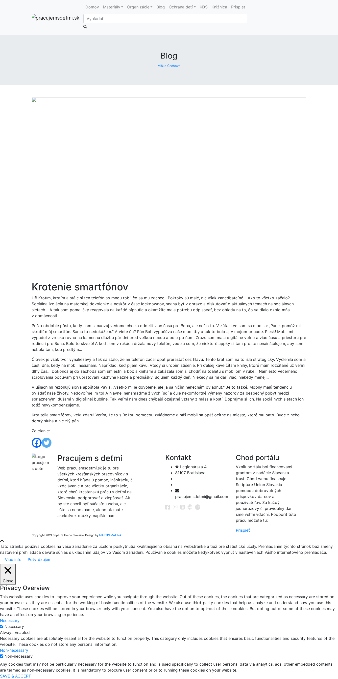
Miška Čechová (169, 66)
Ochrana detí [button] (181, 6)
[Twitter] (46, 443)
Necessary (14, 626)
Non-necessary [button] (14, 650)
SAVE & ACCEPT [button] (15, 676)
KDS (204, 6)
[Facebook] (37, 443)
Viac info (13, 559)
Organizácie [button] (138, 6)
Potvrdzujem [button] (39, 559)
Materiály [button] (111, 6)
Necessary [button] (10, 620)
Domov (92, 6)
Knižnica (219, 6)
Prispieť (238, 6)
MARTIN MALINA (110, 535)
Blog (160, 6)
